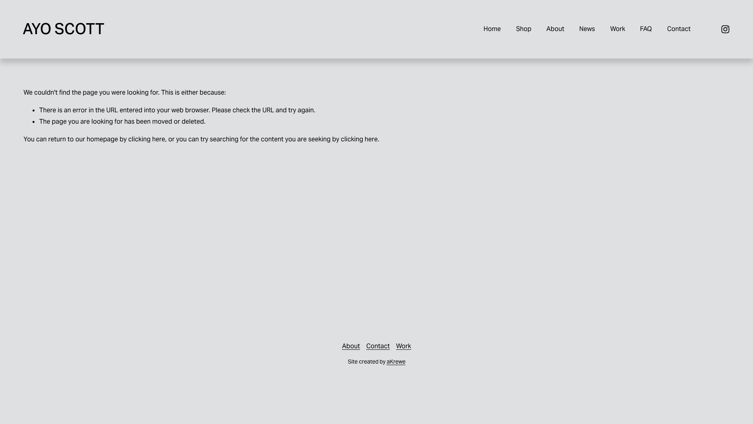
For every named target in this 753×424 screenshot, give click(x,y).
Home (492, 29)
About (555, 29)
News (587, 29)
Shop (523, 29)
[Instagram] (725, 29)
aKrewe (396, 361)
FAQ (646, 29)
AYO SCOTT (63, 29)
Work (617, 29)
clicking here (146, 139)
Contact (679, 29)
